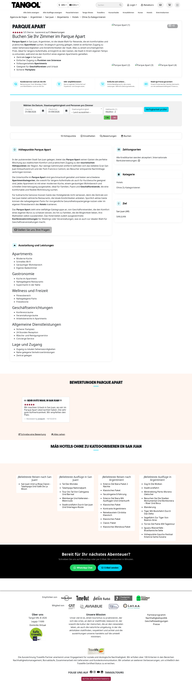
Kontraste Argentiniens (114, 508)
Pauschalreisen (72, 12)
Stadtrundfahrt (151, 487)
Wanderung (150, 507)
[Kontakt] (160, 5)
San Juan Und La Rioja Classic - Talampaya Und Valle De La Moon (36, 486)
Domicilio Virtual (38, 625)
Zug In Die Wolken (153, 484)
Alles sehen (59, 434)
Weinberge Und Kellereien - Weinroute (75, 499)
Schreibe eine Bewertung (33, 434)
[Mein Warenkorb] (169, 5)
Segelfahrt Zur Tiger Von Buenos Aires (156, 518)
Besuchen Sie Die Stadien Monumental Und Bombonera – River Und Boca (159, 501)
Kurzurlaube (114, 12)
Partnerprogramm (156, 614)
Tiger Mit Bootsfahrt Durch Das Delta (157, 512)
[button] (109, 4)
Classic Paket (109, 522)
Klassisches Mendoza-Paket (116, 526)
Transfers (101, 12)
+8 (173, 25)
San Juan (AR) (122, 211)
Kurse (140, 12)
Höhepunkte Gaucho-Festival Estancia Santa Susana (158, 535)
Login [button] (132, 5)
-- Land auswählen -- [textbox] (81, 112)
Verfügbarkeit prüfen (156, 109)
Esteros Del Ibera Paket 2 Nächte (115, 485)
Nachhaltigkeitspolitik (156, 618)
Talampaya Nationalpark (74, 487)
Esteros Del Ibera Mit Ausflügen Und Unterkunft (116, 499)
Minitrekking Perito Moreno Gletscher (158, 493)
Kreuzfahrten (128, 12)
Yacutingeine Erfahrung (114, 494)
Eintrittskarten (162, 12)
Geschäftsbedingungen (156, 621)
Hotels (149, 12)
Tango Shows (87, 12)
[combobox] (86, 110)
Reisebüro (148, 5)
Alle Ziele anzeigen (31, 12)
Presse (156, 624)
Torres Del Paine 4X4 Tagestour (159, 523)
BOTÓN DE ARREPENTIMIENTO (96, 679)
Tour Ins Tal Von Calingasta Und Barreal (75, 493)
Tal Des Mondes (70, 484)
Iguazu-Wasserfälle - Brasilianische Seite (154, 529)
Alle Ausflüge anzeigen (52, 12)
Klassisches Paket (111, 490)
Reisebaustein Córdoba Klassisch (114, 513)
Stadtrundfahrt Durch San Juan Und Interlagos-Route (77, 506)
